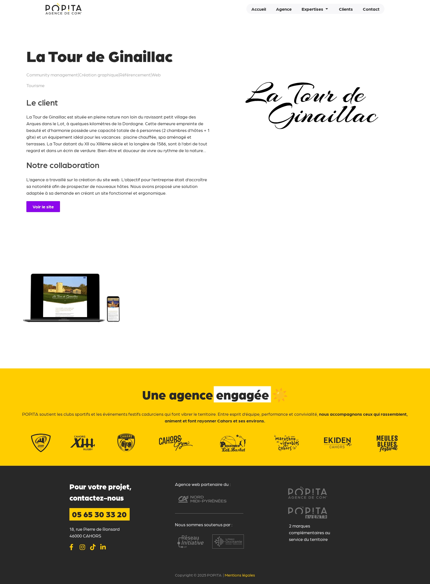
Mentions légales (240, 575)
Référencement (135, 74)
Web (156, 74)
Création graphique (98, 74)
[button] (315, 9)
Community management (52, 74)
